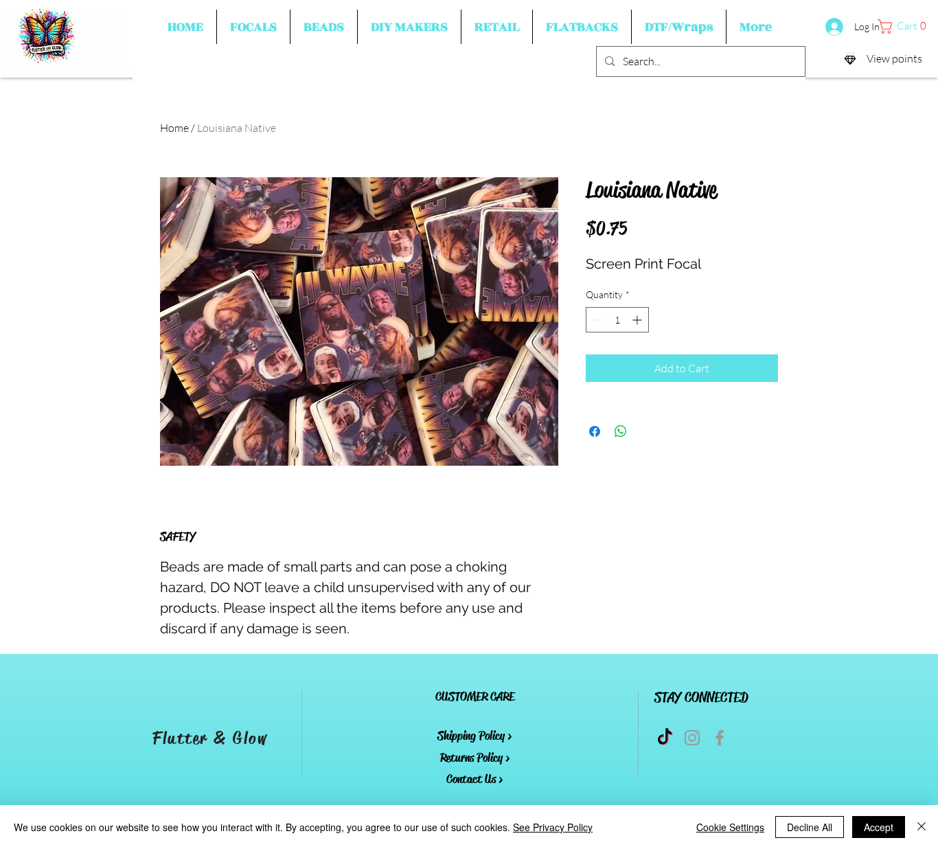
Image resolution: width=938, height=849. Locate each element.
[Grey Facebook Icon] (719, 737)
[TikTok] (664, 737)
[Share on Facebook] (594, 431)
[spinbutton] (617, 320)
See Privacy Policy (553, 827)
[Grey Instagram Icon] (692, 737)
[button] (253, 27)
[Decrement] (596, 320)
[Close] (921, 827)
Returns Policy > (475, 757)
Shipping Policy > (474, 735)
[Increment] (638, 320)
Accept (878, 827)
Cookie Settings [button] (730, 827)
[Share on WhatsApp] (621, 431)
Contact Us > (474, 778)
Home (174, 128)
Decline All (809, 827)
